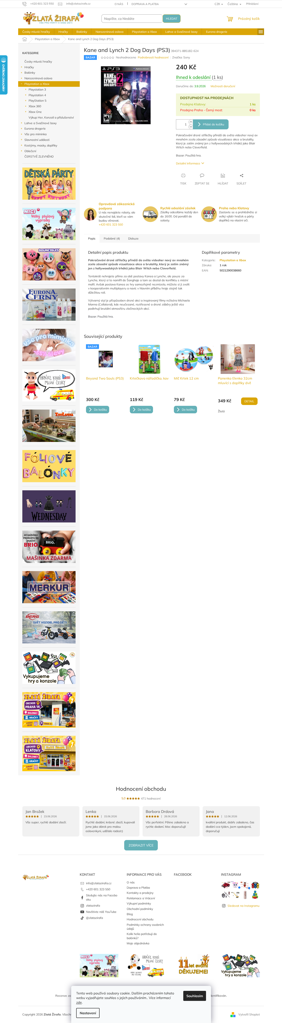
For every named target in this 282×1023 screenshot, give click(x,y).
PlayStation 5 (37, 100)
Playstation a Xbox (36, 84)
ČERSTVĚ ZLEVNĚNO (39, 156)
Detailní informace (188, 163)
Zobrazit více (141, 845)
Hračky (29, 67)
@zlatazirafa (94, 918)
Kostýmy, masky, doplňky (40, 145)
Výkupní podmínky (139, 903)
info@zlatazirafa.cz (98, 883)
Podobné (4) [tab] (112, 238)
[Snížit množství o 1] (191, 126)
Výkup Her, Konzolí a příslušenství (51, 117)
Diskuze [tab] (133, 238)
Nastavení (88, 1013)
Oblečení (30, 151)
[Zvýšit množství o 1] (191, 122)
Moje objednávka (138, 943)
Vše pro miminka (35, 134)
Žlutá (221, 411)
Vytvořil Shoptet (249, 1014)
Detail (249, 401)
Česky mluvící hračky (38, 61)
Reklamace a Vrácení (141, 898)
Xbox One (35, 112)
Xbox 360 (35, 106)
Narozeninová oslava (38, 78)
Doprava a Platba (145, 4)
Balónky (29, 72)
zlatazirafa (93, 905)
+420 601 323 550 (111, 224)
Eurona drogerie (35, 128)
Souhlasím (194, 996)
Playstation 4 (37, 95)
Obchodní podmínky (140, 909)
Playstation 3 (37, 89)
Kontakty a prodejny (140, 893)
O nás (119, 4)
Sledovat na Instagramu (243, 906)
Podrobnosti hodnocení (153, 57)
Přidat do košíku (213, 124)
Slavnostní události (36, 140)
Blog (130, 914)
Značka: (181, 57)
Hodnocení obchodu (141, 788)
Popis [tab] (91, 238)
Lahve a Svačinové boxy (40, 123)
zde (79, 1002)
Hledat (171, 18)
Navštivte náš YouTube (101, 912)
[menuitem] (36, 31)
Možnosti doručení (223, 86)
